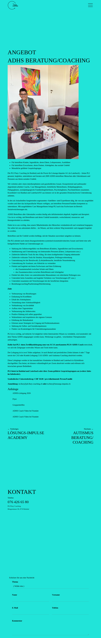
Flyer (15, 399)
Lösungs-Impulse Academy (26, 435)
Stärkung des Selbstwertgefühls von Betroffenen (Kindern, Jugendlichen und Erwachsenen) (47, 249)
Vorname (56, 595)
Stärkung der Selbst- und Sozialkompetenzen (29, 326)
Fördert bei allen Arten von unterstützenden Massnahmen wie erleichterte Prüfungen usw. (46, 275)
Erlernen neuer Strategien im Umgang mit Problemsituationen (35, 323)
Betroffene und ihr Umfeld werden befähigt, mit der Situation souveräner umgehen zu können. (44, 236)
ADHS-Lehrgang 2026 (22, 393)
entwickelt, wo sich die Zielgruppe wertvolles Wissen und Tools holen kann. (50, 346)
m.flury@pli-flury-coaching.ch (30, 384)
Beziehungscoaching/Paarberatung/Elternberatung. (31, 284)
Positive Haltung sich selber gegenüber (27, 314)
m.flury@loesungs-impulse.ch (58, 384)
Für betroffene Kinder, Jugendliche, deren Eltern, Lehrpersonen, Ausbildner (41, 162)
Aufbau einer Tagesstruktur (22, 308)
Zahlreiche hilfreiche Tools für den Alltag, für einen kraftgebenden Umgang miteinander (46, 254)
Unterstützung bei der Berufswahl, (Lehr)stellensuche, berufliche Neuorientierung (43, 260)
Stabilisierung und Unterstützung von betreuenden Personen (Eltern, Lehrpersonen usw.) (46, 252)
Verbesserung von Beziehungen (24, 294)
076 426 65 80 (18, 502)
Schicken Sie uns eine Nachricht (21, 578)
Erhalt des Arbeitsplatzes (21, 300)
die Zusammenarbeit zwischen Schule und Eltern (34, 269)
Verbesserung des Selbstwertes (23, 311)
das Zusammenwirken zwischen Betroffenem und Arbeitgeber (40, 272)
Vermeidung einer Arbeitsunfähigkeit (26, 302)
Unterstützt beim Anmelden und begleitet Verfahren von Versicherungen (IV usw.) (43, 278)
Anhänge (13, 389)
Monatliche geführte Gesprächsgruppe (26, 168)
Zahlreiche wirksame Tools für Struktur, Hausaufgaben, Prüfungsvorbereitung (42, 257)
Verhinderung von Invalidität (23, 305)
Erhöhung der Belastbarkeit (22, 320)
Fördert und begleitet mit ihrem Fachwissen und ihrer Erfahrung (38, 269)
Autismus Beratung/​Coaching (82, 437)
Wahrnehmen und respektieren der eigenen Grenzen (32, 317)
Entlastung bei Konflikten (22, 297)
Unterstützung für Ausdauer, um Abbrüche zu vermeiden (34, 263)
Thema (15, 582)
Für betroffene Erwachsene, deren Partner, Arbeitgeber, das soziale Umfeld (41, 165)
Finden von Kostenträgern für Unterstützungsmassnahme (34, 329)
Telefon (18, 503)
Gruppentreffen (19, 405)
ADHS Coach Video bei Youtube (26, 411)
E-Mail (15, 608)
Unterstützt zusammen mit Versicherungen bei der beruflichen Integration (40, 281)
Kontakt (22, 492)
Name (14, 595)
